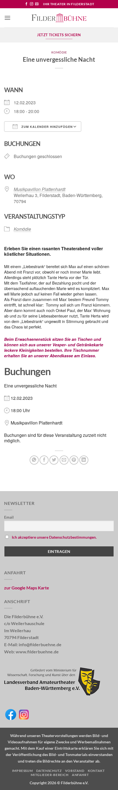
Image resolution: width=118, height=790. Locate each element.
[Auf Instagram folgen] (31, 4)
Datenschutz (49, 771)
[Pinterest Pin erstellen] (73, 460)
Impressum (22, 771)
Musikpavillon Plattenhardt (39, 189)
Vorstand (75, 771)
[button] (7, 17)
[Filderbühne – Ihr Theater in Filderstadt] (59, 17)
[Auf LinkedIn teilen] (83, 460)
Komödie (59, 52)
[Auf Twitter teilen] (53, 460)
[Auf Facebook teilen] (44, 460)
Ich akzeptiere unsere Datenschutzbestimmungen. (54, 537)
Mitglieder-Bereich (50, 775)
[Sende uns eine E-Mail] (36, 4)
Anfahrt (80, 775)
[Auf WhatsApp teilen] (34, 460)
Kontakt (96, 771)
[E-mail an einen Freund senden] (64, 460)
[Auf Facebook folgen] (26, 4)
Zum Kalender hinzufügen (46, 127)
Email (9, 517)
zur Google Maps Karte (26, 587)
